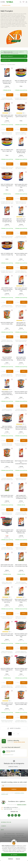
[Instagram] (12, 815)
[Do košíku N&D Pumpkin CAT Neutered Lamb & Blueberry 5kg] (9, 94)
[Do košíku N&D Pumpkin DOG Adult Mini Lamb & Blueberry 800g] (23, 613)
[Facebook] (9, 815)
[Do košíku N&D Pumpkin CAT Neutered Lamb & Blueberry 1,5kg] (23, 233)
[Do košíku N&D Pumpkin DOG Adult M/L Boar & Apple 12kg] (9, 509)
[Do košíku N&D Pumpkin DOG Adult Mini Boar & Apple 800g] (9, 648)
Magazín (12, 839)
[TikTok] (19, 815)
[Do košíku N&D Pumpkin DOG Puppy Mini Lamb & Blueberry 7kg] (23, 544)
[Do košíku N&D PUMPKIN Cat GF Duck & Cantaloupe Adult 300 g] (9, 613)
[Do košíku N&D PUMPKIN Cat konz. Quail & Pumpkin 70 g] (23, 129)
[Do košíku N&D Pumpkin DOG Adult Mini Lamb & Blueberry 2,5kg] (23, 302)
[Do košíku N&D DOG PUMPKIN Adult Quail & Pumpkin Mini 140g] (23, 648)
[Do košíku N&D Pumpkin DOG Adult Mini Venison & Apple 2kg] (9, 579)
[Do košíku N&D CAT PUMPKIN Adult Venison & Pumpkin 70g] (9, 267)
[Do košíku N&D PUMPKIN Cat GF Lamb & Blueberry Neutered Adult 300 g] (9, 406)
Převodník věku (20, 835)
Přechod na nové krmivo (10, 835)
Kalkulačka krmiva (20, 833)
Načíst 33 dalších (15, 728)
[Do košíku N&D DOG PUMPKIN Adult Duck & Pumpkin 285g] (9, 336)
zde (18, 851)
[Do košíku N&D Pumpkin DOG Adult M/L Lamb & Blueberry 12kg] (23, 198)
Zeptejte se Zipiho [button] (21, 804)
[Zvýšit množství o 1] (5, 94)
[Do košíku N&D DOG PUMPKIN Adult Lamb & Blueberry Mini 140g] (9, 544)
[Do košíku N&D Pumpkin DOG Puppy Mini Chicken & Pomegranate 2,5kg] (23, 509)
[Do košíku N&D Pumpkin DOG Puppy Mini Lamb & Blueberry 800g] (23, 164)
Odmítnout (10, 858)
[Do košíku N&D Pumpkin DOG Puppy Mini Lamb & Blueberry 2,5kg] (23, 371)
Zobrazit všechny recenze (19, 741)
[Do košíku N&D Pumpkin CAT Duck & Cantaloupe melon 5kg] (23, 579)
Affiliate (16, 839)
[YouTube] (15, 815)
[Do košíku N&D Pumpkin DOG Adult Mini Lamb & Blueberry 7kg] (9, 129)
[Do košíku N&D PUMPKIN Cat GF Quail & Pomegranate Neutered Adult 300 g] (23, 440)
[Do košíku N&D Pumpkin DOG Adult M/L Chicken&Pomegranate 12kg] (23, 475)
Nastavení (18, 858)
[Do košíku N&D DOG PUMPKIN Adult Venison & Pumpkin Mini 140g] (23, 682)
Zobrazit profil (13, 766)
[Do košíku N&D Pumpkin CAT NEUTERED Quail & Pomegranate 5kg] (9, 233)
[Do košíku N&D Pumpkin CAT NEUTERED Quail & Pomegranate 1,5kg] (23, 336)
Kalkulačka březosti (6, 837)
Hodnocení (23, 837)
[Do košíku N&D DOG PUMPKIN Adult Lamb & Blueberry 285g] (23, 406)
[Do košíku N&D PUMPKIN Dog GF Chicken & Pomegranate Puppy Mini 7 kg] (9, 302)
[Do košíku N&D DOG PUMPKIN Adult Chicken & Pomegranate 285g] (9, 682)
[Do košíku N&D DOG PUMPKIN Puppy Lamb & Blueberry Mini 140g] (9, 440)
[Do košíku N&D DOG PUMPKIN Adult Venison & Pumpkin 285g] (9, 475)
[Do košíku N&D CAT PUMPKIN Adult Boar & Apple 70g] (9, 164)
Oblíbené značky (11, 833)
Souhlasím (15, 854)
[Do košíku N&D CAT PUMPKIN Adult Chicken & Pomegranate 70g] (9, 198)
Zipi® (5, 833)
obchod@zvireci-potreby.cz (11, 807)
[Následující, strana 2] (14, 733)
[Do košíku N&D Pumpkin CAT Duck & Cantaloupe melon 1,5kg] (9, 717)
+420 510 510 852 (8, 809)
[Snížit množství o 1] (1, 94)
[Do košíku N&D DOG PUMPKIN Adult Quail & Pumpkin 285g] (23, 717)
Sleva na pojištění (16, 837)
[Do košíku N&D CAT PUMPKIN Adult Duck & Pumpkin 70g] (23, 94)
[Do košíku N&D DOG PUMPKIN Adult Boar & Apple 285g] (23, 267)
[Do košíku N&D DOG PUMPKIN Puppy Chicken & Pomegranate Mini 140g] (9, 371)
